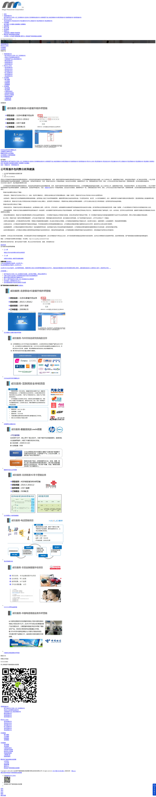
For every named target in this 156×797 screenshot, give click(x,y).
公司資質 (12, 36)
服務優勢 (6, 26)
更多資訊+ (9, 261)
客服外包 (7, 165)
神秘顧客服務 (9, 96)
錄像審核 (17, 24)
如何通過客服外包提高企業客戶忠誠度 (15, 282)
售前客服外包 (77, 17)
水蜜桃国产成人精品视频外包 (48, 17)
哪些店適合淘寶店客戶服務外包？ (13, 277)
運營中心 (23, 36)
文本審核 (12, 24)
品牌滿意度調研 (9, 93)
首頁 (5, 14)
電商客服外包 (8, 15)
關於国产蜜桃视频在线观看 (12, 34)
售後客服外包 (69, 17)
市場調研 (3, 49)
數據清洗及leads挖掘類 (7, 153)
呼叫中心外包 (8, 19)
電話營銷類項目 (5, 156)
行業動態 (12, 32)
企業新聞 (6, 32)
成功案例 (6, 29)
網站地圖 (3, 772)
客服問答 (17, 32)
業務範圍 (17, 36)
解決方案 (6, 27)
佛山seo (73, 771)
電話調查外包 (48, 20)
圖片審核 (6, 24)
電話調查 (7, 88)
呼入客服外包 (32, 20)
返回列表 (3, 244)
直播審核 (23, 24)
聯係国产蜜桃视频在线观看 (34, 36)
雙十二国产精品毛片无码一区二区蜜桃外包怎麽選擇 (19, 279)
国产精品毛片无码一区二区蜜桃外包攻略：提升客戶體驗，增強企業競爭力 (25, 274)
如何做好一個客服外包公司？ (12, 280)
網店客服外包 (61, 17)
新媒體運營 (8, 100)
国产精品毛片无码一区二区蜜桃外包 (14, 17)
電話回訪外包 (16, 20)
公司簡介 (6, 36)
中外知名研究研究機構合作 (8, 150)
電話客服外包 (8, 20)
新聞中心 (6, 31)
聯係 (2, 793)
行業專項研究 (9, 91)
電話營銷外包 (40, 20)
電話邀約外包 (24, 20)
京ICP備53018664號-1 (58, 771)
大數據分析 (8, 98)
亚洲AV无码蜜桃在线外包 (32, 17)
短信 (2, 792)
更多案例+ (20, 285)
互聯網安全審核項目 (6, 151)
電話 (2, 790)
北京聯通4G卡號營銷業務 (8, 155)
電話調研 (7, 89)
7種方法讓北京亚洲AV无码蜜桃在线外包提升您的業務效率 (21, 275)
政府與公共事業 (9, 94)
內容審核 (6, 22)
